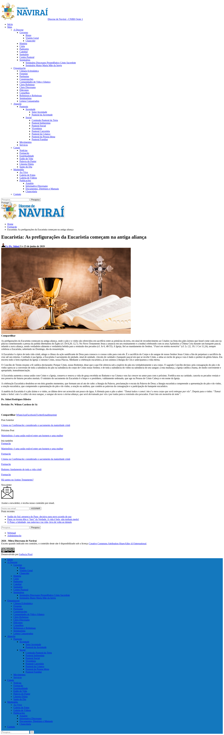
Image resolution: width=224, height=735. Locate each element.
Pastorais (24, 106)
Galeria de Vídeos (28, 177)
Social (29, 117)
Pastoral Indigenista (41, 123)
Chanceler (30, 40)
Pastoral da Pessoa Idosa (43, 136)
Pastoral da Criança (41, 134)
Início (10, 24)
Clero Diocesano (28, 87)
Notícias (23, 150)
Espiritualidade (27, 156)
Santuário (24, 54)
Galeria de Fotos (27, 175)
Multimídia (18, 169)
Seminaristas (26, 98)
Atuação (17, 103)
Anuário (30, 183)
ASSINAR (35, 508)
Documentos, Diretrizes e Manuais (42, 188)
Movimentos (26, 142)
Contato (17, 194)
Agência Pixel (25, 554)
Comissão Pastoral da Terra (45, 120)
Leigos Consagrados (29, 101)
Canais (16, 147)
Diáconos (24, 90)
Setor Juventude (39, 112)
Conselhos (25, 93)
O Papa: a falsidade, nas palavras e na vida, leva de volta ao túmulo (39, 522)
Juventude (30, 109)
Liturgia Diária (27, 164)
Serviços (24, 145)
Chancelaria (31, 191)
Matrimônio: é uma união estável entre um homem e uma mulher (32, 435)
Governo (24, 32)
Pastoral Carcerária (41, 131)
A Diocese (18, 29)
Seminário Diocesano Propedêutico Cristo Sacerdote (51, 62)
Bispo (28, 35)
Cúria (22, 46)
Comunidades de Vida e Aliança (35, 82)
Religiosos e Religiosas (31, 95)
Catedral (24, 51)
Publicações (25, 180)
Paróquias (24, 76)
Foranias (24, 73)
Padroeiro (24, 49)
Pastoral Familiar (40, 139)
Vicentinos (37, 128)
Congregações (26, 79)
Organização (19, 68)
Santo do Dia (26, 167)
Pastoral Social (39, 125)
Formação (24, 153)
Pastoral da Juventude (42, 114)
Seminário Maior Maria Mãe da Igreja (44, 65)
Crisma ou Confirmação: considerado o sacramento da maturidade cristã (35, 425)
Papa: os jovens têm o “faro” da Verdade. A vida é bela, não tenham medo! (43, 519)
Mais (9, 27)
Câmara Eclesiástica (29, 71)
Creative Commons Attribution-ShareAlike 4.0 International (117, 543)
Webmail (11, 533)
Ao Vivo (24, 172)
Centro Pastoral (27, 57)
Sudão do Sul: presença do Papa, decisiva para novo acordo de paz (39, 516)
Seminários (25, 60)
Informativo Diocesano (37, 186)
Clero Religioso (27, 84)
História (23, 43)
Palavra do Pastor (28, 161)
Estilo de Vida (26, 158)
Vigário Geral (32, 38)
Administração (14, 535)
